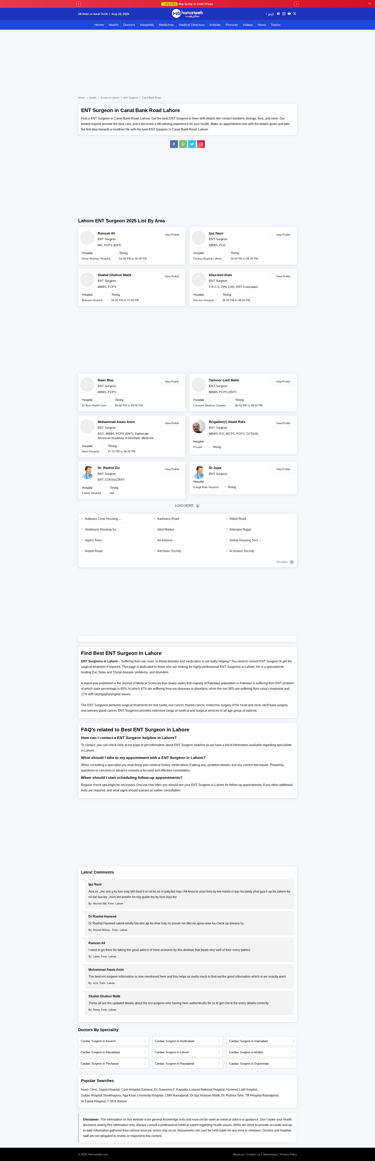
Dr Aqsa (215, 468)
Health (113, 25)
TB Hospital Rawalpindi (261, 1095)
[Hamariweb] (187, 14)
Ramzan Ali (106, 233)
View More (282, 561)
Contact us (253, 1154)
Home (99, 25)
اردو (271, 14)
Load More (185, 505)
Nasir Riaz (106, 380)
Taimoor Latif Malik (224, 380)
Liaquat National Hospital (207, 1089)
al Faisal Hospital (93, 1101)
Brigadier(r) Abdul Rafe (227, 422)
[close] (369, 4)
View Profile (172, 234)
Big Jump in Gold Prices (189, 4)
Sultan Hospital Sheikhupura (101, 1095)
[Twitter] (192, 144)
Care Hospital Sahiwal (137, 1089)
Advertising (270, 1154)
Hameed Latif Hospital (241, 1089)
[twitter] (294, 14)
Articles (215, 25)
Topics (275, 25)
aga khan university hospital (142, 1095)
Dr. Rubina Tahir (232, 1095)
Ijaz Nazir (216, 233)
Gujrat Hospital (109, 1089)
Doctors (129, 25)
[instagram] (201, 144)
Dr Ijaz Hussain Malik (205, 1095)
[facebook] (278, 14)
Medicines (166, 25)
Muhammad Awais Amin (116, 422)
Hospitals (147, 25)
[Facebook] (174, 144)
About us (238, 1154)
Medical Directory (192, 25)
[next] (296, 4)
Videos (248, 25)
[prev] (78, 4)
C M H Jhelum (117, 1101)
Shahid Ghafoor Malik (114, 275)
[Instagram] (284, 14)
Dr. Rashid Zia (109, 468)
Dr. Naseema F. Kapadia (171, 1089)
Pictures (232, 25)
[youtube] (289, 14)
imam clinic (89, 1089)
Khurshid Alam (220, 275)
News (262, 25)
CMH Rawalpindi (177, 1095)
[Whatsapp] (183, 144)
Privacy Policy (288, 1154)
